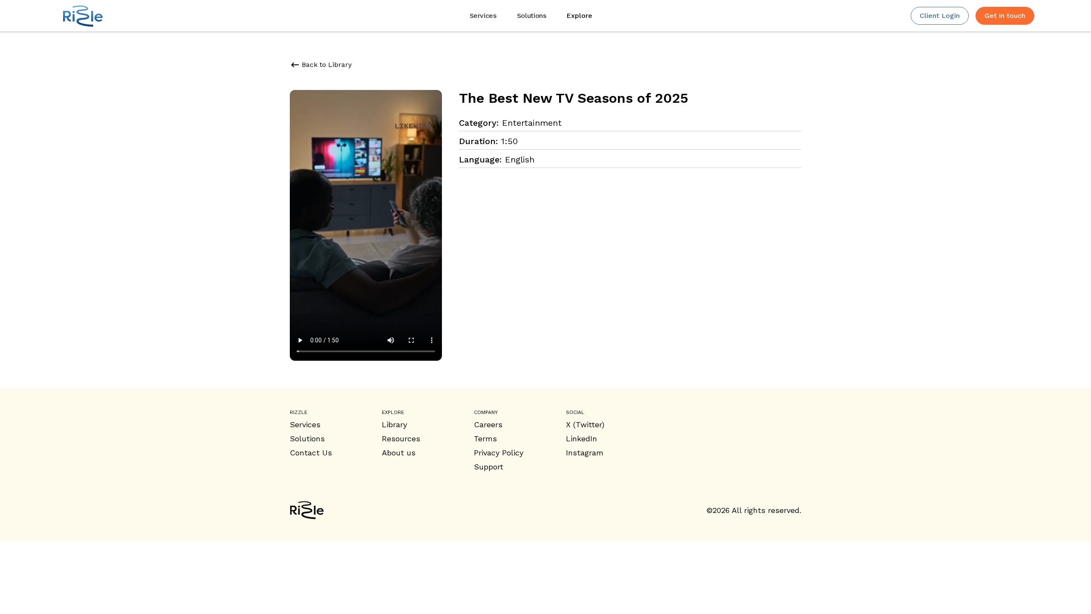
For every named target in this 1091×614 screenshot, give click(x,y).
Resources (401, 438)
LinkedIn (581, 438)
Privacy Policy (498, 452)
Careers (488, 424)
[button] (579, 16)
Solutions (307, 438)
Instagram (584, 452)
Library (394, 424)
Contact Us (311, 452)
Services (305, 424)
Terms (485, 438)
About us (399, 452)
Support (488, 466)
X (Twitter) (585, 424)
